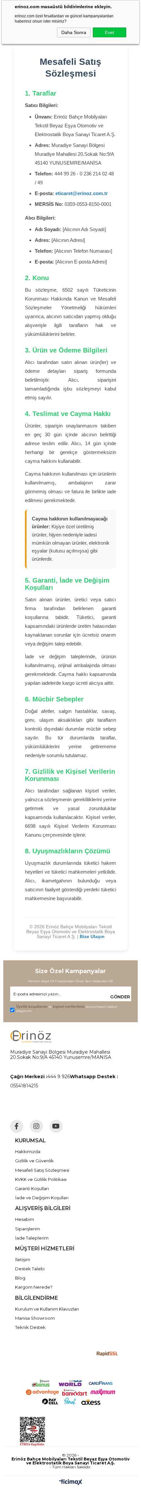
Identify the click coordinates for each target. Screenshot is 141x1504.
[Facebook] (16, 1126)
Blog (20, 1277)
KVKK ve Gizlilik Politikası (41, 1179)
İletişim (22, 1259)
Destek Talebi (30, 1268)
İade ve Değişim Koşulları (42, 1197)
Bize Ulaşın (92, 936)
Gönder (120, 996)
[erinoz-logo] (30, 1036)
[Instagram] (36, 1126)
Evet (109, 32)
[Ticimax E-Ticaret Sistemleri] (70, 1482)
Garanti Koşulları (32, 1188)
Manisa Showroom (35, 1318)
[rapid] (107, 1353)
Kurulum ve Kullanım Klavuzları (47, 1309)
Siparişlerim (27, 1228)
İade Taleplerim (32, 1238)
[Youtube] (56, 1126)
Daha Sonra (73, 32)
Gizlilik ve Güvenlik (34, 1160)
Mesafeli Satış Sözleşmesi (42, 1170)
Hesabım (24, 1219)
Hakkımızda (27, 1151)
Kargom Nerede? (33, 1287)
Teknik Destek (30, 1327)
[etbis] (62, 1431)
